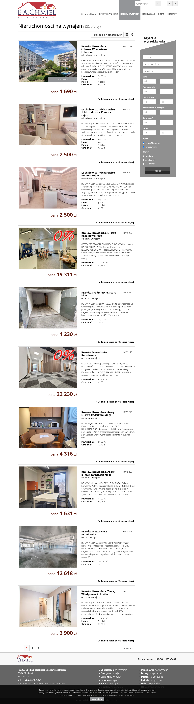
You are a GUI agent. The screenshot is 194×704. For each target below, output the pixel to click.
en (175, 4)
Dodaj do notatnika (107, 99)
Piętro (145, 128)
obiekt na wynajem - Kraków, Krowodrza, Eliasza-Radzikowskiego (76, 256)
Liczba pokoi (148, 97)
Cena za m (148, 118)
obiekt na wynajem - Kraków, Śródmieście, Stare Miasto (76, 316)
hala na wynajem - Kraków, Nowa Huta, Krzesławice (76, 555)
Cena (145, 76)
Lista (126, 35)
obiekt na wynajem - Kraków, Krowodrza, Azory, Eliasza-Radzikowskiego (76, 435)
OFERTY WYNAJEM (129, 14)
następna (128, 648)
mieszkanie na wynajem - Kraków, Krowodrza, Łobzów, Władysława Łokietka (76, 71)
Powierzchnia (149, 87)
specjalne (149, 156)
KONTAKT (172, 14)
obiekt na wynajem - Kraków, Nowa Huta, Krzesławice (76, 376)
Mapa (132, 35)
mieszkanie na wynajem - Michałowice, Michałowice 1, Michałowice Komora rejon (76, 134)
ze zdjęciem (150, 160)
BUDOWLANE (148, 14)
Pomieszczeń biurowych (154, 107)
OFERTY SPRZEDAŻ (108, 14)
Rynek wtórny (151, 147)
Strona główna (88, 14)
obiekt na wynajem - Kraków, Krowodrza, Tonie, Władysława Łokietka (76, 615)
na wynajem (114, 669)
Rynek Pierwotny (152, 143)
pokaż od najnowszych (108, 34)
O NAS (161, 14)
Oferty (146, 152)
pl (169, 4)
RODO (160, 659)
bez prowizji (150, 163)
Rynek (145, 138)
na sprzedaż (154, 669)
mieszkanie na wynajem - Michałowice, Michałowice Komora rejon (76, 196)
